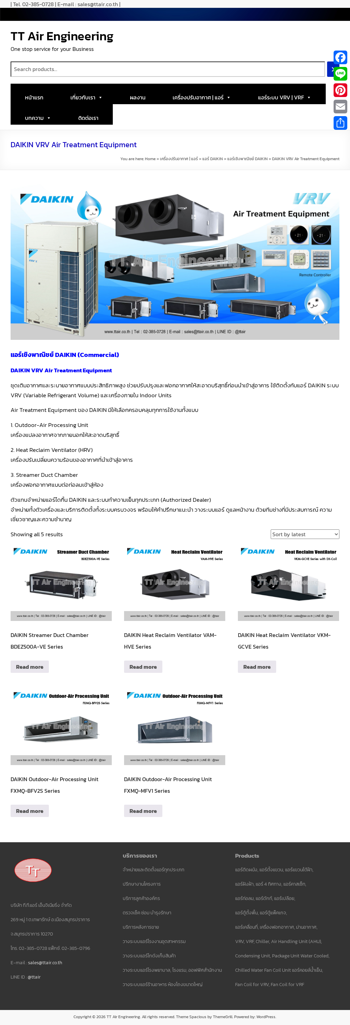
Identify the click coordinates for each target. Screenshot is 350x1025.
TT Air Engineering (62, 36)
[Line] (340, 74)
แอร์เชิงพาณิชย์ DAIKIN (247, 159)
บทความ (34, 118)
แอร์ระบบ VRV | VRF (281, 97)
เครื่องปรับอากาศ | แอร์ (198, 97)
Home (150, 159)
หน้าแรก (34, 97)
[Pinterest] (340, 90)
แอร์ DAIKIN (212, 159)
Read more (29, 667)
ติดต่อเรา (88, 118)
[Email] (340, 106)
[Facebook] (340, 57)
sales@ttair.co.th (45, 962)
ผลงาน (138, 97)
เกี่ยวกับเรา (82, 97)
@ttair (34, 977)
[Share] (340, 123)
